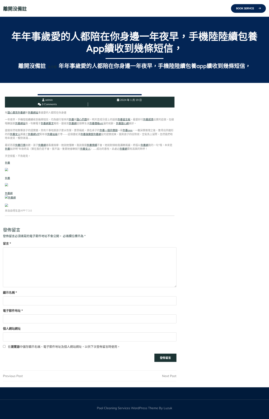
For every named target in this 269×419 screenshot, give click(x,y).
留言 (7, 243)
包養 (71, 119)
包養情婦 (92, 144)
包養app (128, 130)
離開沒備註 (15, 9)
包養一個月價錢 (109, 130)
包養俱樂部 (87, 134)
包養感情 (148, 119)
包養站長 (52, 134)
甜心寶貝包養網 (16, 112)
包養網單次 (47, 123)
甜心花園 (82, 119)
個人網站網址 (12, 328)
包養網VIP (34, 134)
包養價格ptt (96, 123)
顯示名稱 (10, 292)
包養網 (73, 123)
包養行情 (20, 144)
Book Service (245, 8)
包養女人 (15, 134)
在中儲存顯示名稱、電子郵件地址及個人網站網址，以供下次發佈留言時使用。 (64, 347)
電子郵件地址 (13, 310)
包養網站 (33, 112)
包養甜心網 (122, 123)
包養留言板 (124, 119)
